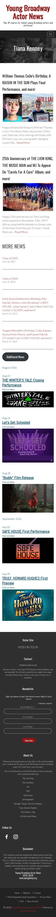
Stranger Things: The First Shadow (28, 804)
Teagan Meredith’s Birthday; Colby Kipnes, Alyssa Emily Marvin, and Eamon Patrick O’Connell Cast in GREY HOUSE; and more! (27, 334)
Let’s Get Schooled (16, 422)
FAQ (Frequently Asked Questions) (21, 897)
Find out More (8, 389)
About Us (27, 893)
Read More (23, 142)
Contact (37, 893)
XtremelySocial (28, 910)
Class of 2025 (10, 258)
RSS (22, 901)
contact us (47, 866)
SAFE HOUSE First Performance (26, 531)
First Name (28, 717)
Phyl (28, 791)
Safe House (28, 795)
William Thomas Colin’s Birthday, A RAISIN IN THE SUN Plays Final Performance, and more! (26, 82)
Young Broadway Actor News (28, 11)
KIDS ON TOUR (28, 647)
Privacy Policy (45, 897)
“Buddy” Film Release (18, 477)
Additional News (15, 357)
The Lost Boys (28, 782)
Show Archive (32, 901)
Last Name (28, 726)
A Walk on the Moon (28, 816)
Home (17, 893)
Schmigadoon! (28, 799)
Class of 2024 (10, 278)
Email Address (27, 706)
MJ (28, 787)
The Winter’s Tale (28, 812)
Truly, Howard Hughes (28, 808)
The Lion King (28, 778)
